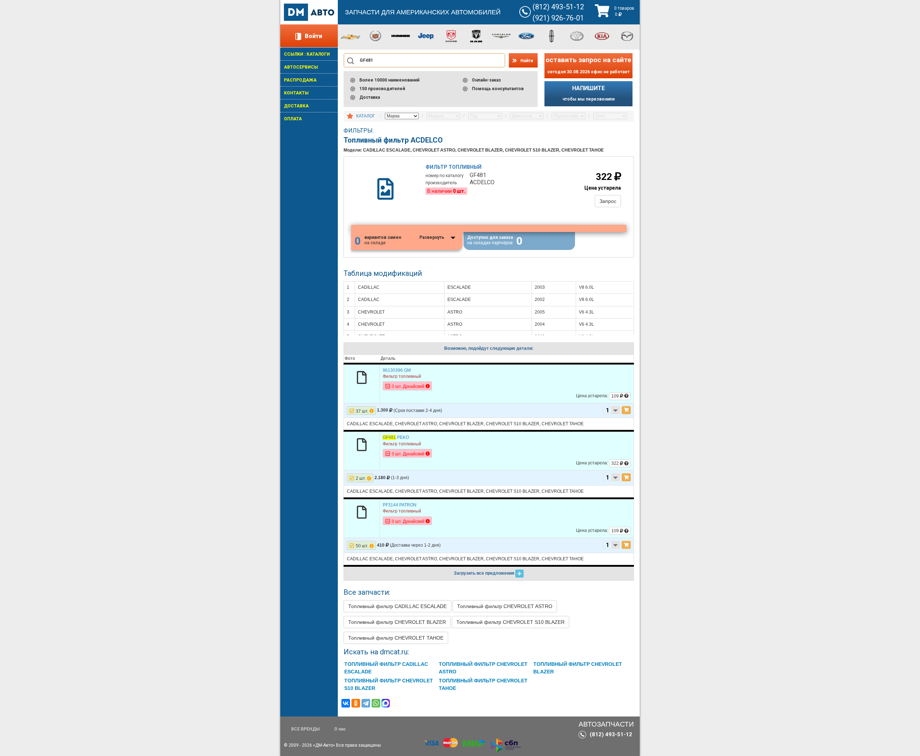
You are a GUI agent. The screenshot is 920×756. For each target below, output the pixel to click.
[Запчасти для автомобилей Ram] (476, 35)
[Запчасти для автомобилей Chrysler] (501, 35)
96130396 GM (397, 370)
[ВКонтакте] (345, 703)
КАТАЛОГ (365, 116)
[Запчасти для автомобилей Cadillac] (375, 35)
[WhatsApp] (376, 703)
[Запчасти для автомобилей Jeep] (426, 35)
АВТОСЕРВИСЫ (301, 67)
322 (615, 463)
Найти (526, 60)
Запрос (607, 201)
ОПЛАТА (293, 118)
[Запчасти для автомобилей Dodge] (451, 35)
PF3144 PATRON (400, 504)
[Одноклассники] (355, 703)
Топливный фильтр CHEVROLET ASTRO (504, 606)
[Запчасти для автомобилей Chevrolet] (350, 36)
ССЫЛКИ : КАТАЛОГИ (307, 54)
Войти (313, 36)
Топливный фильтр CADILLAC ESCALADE (397, 606)
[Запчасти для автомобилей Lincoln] (551, 35)
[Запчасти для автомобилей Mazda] (627, 35)
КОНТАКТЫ (296, 93)
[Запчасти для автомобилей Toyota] (577, 35)
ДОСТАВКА (296, 105)
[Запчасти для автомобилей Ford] (526, 35)
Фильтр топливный (454, 167)
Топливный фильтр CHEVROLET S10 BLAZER (510, 622)
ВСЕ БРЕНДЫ (305, 729)
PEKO (396, 437)
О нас (340, 729)
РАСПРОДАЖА (300, 80)
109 (615, 396)
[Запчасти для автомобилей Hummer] (400, 35)
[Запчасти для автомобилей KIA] (602, 35)
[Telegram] (366, 703)
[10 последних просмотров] (350, 116)
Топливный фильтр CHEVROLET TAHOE (395, 638)
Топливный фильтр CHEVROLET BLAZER (397, 622)
